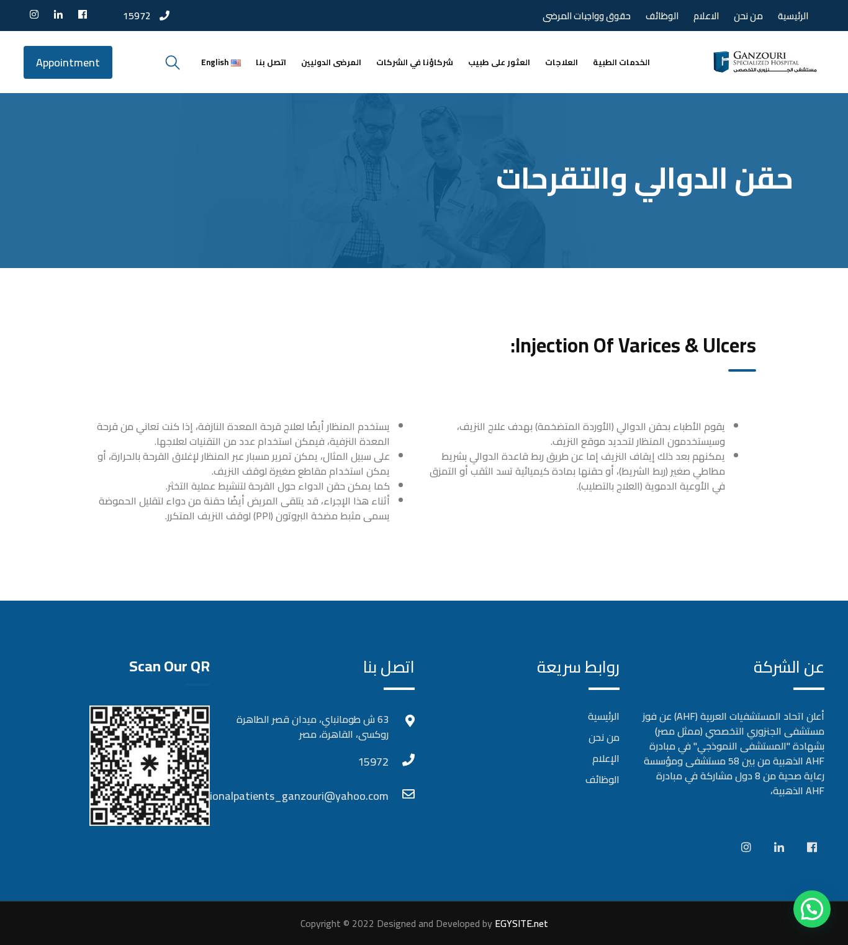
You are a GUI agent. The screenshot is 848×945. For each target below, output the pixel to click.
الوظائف (662, 16)
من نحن (748, 16)
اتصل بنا (271, 62)
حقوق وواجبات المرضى (587, 16)
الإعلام (606, 758)
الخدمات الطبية (621, 62)
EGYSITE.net (520, 923)
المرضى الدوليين (331, 62)
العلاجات (561, 62)
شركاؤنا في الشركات (414, 62)
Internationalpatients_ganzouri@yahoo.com (376, 796)
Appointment (68, 62)
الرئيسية (793, 16)
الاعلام (706, 16)
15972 (137, 15)
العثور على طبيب (499, 62)
